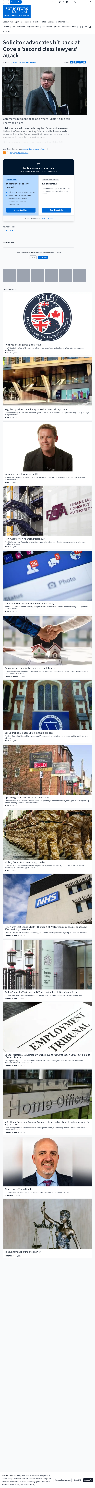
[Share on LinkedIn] (71, 62)
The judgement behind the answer (22, 1252)
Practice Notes (39, 21)
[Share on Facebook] (80, 62)
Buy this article (56, 210)
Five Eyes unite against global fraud (23, 345)
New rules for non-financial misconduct (25, 539)
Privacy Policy (29, 1484)
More (5, 31)
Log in (33, 257)
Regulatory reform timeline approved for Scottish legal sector (37, 409)
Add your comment (29, 62)
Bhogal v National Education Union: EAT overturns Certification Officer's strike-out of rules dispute (47, 1056)
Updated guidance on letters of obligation (27, 797)
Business (51, 21)
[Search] (90, 26)
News (15, 62)
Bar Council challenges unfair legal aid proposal (29, 733)
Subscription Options (51, 26)
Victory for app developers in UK (21, 474)
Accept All (88, 1480)
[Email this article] (84, 62)
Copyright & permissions (19, 153)
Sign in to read (47, 218)
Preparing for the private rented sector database (30, 668)
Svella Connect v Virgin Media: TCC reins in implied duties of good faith (41, 992)
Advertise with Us (69, 26)
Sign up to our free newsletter (83, 2)
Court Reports (9, 26)
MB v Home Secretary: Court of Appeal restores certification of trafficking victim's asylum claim (47, 1123)
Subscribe (43, 257)
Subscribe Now (16, 2)
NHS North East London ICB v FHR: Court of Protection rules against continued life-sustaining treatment (46, 928)
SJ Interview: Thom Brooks (18, 1189)
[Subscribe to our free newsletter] (67, 2)
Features (27, 21)
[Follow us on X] (64, 2)
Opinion (18, 21)
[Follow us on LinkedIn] (60, 2)
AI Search (21, 26)
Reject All (77, 1480)
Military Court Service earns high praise (25, 862)
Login (6, 2)
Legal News (8, 21)
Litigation (8, 230)
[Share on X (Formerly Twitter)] (76, 62)
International (63, 21)
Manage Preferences (63, 1480)
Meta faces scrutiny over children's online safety (29, 603)
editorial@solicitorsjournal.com (33, 149)
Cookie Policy (14, 1484)
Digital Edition (33, 26)
